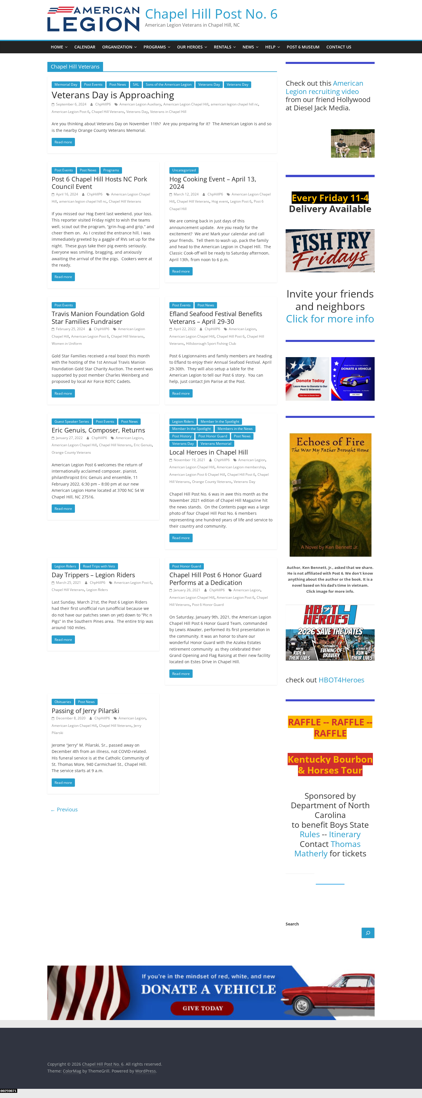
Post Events (93, 84)
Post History (181, 436)
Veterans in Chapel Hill (168, 111)
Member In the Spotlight (220, 421)
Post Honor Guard (212, 436)
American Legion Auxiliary (140, 104)
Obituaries (63, 701)
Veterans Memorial (216, 443)
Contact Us (338, 47)
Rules (310, 834)
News (248, 47)
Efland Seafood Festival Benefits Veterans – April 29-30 (215, 317)
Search (292, 924)
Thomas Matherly (327, 848)
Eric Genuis (143, 445)
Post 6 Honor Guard (208, 604)
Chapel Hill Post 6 (231, 336)
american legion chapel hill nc (234, 104)
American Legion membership (241, 467)
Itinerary (345, 834)
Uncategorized (184, 170)
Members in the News (235, 428)
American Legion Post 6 (70, 111)
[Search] (368, 932)
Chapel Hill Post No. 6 (211, 13)
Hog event (220, 201)
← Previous (64, 809)
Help (270, 47)
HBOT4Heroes (341, 679)
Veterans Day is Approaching (113, 95)
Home (57, 47)
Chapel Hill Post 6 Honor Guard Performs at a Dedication (215, 578)
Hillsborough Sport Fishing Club (211, 343)
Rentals (222, 47)
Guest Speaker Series (72, 421)
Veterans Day (209, 84)
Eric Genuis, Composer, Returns (98, 430)
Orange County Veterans (71, 452)
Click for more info (330, 319)
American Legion (242, 328)
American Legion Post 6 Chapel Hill (197, 474)
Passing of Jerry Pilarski (85, 710)
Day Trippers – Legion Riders (93, 574)
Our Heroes (190, 47)
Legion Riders (183, 421)
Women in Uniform (67, 343)
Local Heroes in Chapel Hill (208, 452)
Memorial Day (66, 84)
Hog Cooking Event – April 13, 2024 (212, 183)
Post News (117, 84)
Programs (155, 47)
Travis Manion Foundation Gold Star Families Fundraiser (98, 317)
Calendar (84, 47)
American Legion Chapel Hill (185, 104)
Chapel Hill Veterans (108, 111)
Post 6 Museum (303, 47)
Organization (117, 47)
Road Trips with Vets (99, 566)
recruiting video (334, 91)
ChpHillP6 (103, 104)
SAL (136, 84)
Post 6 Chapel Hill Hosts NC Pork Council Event (99, 183)
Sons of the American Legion (168, 84)
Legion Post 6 (240, 201)
